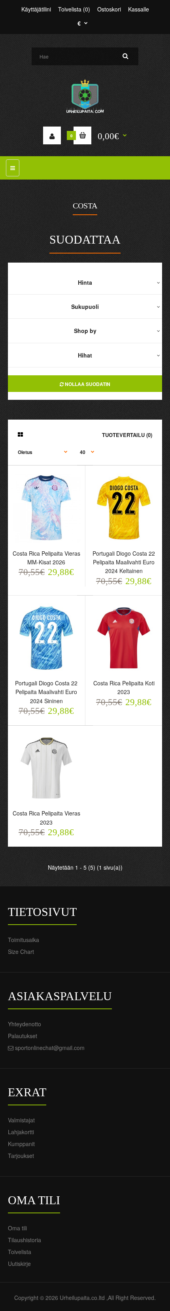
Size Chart (21, 951)
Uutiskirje (19, 1263)
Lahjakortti (21, 1132)
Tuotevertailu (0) (127, 435)
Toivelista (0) (74, 9)
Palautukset (22, 1036)
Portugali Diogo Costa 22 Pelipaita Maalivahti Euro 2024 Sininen (46, 692)
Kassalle (138, 9)
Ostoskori (109, 9)
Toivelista (19, 1252)
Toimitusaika (23, 940)
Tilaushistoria (24, 1240)
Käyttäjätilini (36, 9)
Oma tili (17, 1228)
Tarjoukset (21, 1156)
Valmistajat (21, 1120)
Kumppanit (21, 1144)
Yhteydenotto (24, 1024)
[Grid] (20, 434)
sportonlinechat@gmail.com (50, 1048)
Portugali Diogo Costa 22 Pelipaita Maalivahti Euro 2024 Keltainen (124, 562)
